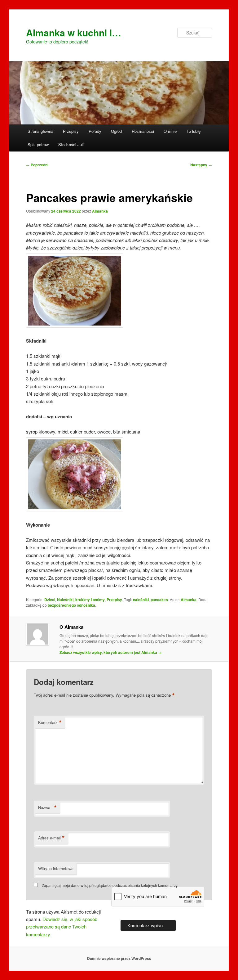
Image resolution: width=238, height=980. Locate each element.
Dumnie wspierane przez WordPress (119, 958)
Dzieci (49, 599)
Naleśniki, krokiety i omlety (81, 599)
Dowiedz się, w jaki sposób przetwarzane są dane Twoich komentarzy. (61, 926)
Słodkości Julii (71, 144)
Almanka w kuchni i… (73, 32)
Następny (201, 165)
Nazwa (47, 807)
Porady (95, 131)
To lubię (194, 131)
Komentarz (50, 722)
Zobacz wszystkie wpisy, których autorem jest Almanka (111, 652)
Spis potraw (38, 144)
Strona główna (40, 131)
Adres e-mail (51, 838)
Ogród (116, 131)
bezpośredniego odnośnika (71, 605)
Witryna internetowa (55, 868)
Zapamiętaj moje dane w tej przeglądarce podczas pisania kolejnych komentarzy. (110, 885)
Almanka (100, 211)
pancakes (159, 599)
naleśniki (141, 599)
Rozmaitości (143, 131)
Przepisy (71, 131)
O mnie (170, 131)
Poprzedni (37, 165)
